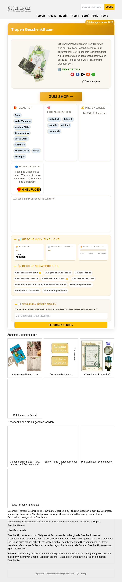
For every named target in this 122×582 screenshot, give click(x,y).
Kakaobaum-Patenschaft (25, 374)
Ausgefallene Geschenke (58, 273)
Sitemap (83, 574)
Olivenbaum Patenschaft (97, 374)
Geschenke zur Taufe (83, 278)
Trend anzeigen (20, 255)
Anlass (52, 15)
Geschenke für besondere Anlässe (43, 521)
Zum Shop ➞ (61, 96)
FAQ (76, 574)
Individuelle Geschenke (27, 290)
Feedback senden (61, 325)
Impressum (39, 574)
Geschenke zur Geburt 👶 (28, 273)
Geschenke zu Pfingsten (67, 511)
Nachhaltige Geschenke (19, 514)
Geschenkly (14, 521)
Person (40, 15)
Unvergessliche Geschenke (33, 517)
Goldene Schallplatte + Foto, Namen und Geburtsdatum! (25, 463)
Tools (104, 15)
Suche (109, 7)
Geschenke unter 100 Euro (41, 511)
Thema (74, 15)
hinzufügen (31, 189)
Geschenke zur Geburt (77, 521)
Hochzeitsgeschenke (81, 284)
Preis (95, 15)
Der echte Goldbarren (61, 374)
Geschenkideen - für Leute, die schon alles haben (40, 284)
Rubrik (63, 15)
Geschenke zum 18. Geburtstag (95, 511)
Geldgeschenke (83, 273)
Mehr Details (69, 69)
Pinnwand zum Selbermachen (97, 461)
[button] (72, 74)
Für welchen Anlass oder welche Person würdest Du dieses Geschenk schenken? (56, 309)
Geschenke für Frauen (26, 278)
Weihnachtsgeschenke (55, 290)
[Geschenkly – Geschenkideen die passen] (19, 9)
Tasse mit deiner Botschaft (25, 504)
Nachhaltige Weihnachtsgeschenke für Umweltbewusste (59, 514)
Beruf (85, 15)
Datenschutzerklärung (55, 574)
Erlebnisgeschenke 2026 (100, 22)
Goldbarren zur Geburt (25, 415)
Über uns (69, 574)
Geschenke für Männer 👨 (55, 278)
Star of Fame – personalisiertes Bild (60, 463)
